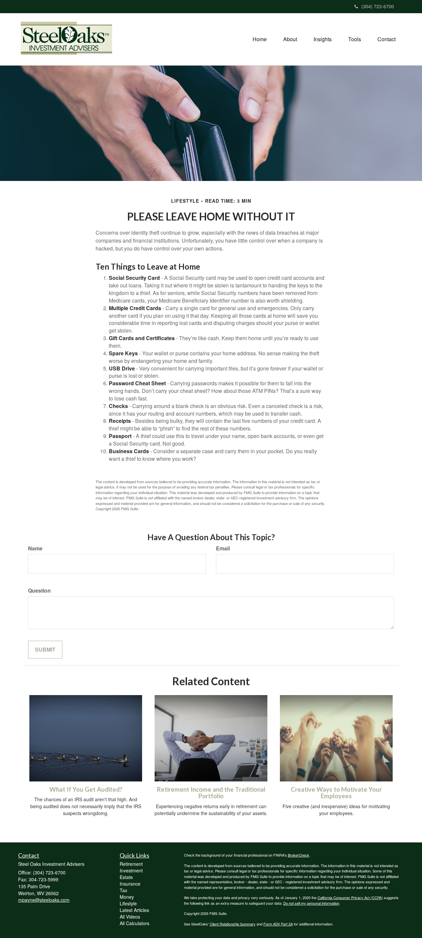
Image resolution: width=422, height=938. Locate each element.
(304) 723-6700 (377, 6)
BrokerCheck (298, 855)
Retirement (131, 864)
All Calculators (134, 923)
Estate (126, 877)
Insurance (130, 883)
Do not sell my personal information (311, 903)
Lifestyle (128, 903)
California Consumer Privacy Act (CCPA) (350, 897)
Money (127, 897)
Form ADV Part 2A (278, 923)
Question (39, 590)
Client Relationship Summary (233, 923)
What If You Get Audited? (85, 789)
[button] (290, 39)
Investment (131, 870)
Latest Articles (134, 910)
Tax (123, 890)
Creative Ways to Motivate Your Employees (336, 793)
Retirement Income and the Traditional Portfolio (211, 793)
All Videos (130, 916)
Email (223, 548)
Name (35, 548)
